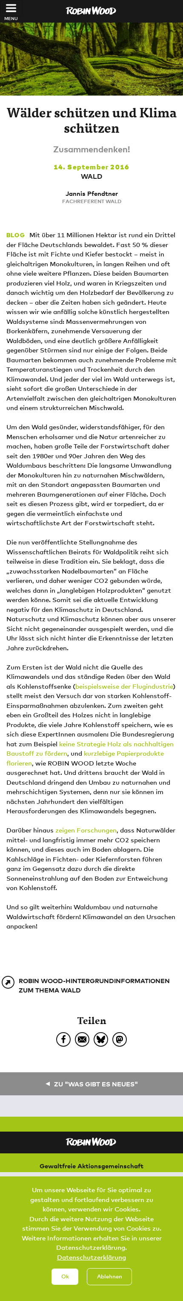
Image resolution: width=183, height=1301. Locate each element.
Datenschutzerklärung (91, 1257)
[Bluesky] (101, 1039)
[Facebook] (63, 1039)
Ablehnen (109, 1276)
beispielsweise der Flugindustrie (124, 686)
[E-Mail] (82, 1039)
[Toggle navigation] (11, 8)
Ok (65, 1276)
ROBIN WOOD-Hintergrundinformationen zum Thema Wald (94, 985)
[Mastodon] (119, 1039)
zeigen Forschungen (86, 830)
